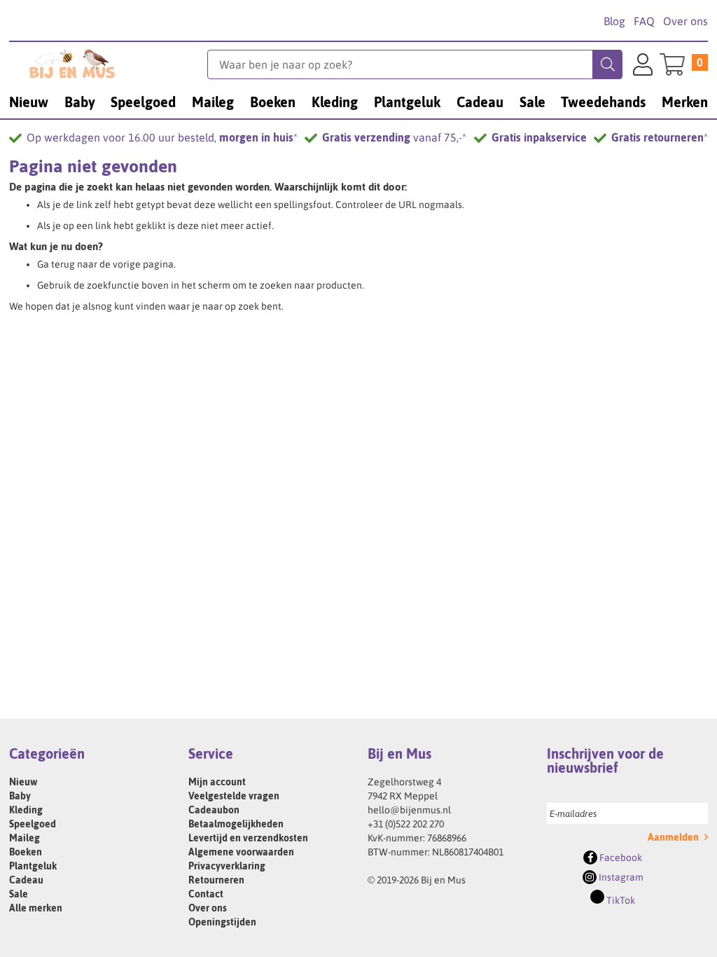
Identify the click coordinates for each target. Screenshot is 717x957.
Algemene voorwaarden (241, 852)
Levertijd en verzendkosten (248, 838)
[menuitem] (28, 101)
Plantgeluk (33, 866)
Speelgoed (32, 823)
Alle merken (35, 908)
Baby (20, 795)
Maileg (24, 838)
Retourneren (216, 880)
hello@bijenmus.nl (409, 809)
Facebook (619, 857)
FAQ (644, 21)
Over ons (685, 21)
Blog (614, 21)
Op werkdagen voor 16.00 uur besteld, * (162, 137)
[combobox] (414, 64)
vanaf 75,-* (394, 137)
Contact (205, 894)
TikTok (619, 900)
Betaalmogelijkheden (236, 823)
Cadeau (26, 880)
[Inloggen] (643, 66)
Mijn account (217, 781)
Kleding (26, 809)
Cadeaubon (213, 809)
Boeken (25, 852)
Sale (18, 894)
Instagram (620, 877)
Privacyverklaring (226, 866)
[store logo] (108, 63)
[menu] (358, 101)
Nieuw (23, 781)
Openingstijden (222, 922)
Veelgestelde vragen (233, 795)
